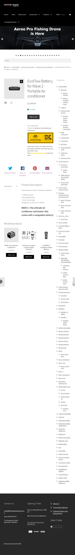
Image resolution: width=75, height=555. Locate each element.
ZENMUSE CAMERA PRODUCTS (64, 482)
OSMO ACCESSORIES (65, 414)
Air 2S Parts (64, 219)
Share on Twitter (10, 173)
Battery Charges (65, 94)
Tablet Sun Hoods (64, 154)
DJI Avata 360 (65, 299)
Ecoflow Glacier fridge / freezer (65, 119)
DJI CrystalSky (63, 222)
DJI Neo (63, 402)
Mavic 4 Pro (62, 378)
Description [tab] (8, 186)
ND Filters (64, 144)
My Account (49, 6)
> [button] (72, 39)
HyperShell (62, 305)
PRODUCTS (62, 434)
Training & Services (10, 22)
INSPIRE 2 (64, 317)
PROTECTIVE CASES (64, 438)
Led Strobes (64, 141)
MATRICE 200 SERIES (65, 328)
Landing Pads (65, 138)
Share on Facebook (22, 174)
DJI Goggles (62, 236)
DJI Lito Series (65, 393)
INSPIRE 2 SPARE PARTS (66, 323)
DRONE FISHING (63, 250)
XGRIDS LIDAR (63, 478)
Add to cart (33, 117)
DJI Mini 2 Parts (66, 409)
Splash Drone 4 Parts (65, 282)
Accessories (33, 14)
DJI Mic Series (65, 171)
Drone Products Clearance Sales (63, 288)
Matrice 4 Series (63, 341)
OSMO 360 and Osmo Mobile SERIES (65, 177)
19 (56, 55)
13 (43, 55)
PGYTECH (61, 417)
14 (45, 55)
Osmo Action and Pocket (65, 183)
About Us (56, 504)
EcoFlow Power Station (27, 67)
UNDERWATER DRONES (63, 470)
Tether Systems (63, 454)
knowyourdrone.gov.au (38, 153)
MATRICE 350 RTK (64, 338)
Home (6, 14)
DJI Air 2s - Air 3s (63, 216)
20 (58, 55)
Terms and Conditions (60, 507)
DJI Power (61, 240)
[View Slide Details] (37, 38)
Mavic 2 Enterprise (64, 360)
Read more (29, 257)
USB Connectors (66, 158)
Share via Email (47, 173)
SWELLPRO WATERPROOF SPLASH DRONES (66, 260)
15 (47, 55)
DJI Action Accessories (64, 166)
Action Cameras (63, 161)
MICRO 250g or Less (64, 387)
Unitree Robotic (63, 474)
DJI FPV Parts (65, 302)
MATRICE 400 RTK (64, 344)
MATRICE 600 (62, 348)
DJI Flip (63, 390)
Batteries (37, 128)
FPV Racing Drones (64, 292)
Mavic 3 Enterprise (64, 375)
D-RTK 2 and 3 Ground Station (63, 189)
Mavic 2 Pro (62, 363)
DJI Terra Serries (63, 243)
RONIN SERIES (63, 444)
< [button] (2, 39)
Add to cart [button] (11, 255)
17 (52, 55)
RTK (60, 447)
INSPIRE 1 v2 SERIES (64, 313)
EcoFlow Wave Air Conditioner (44, 67)
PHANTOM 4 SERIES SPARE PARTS (64, 425)
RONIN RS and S (63, 441)
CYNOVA (63, 108)
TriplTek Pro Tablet (64, 463)
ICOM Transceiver (64, 133)
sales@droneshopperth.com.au (14, 512)
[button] (21, 81)
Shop (13, 14)
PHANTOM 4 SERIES (64, 420)
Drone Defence (63, 246)
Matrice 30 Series (64, 331)
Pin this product (34, 173)
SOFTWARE (62, 451)
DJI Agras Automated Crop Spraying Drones (64, 195)
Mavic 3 (61, 371)
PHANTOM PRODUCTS (62, 430)
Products (46, 14)
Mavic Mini (64, 405)
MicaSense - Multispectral (63, 382)
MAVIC (60, 351)
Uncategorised (63, 466)
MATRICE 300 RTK (64, 334)
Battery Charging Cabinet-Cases (66, 101)
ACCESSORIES (15, 67)
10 (36, 55)
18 (54, 55)
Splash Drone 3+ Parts (65, 274)
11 (38, 55)
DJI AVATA (64, 296)
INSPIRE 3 (61, 309)
